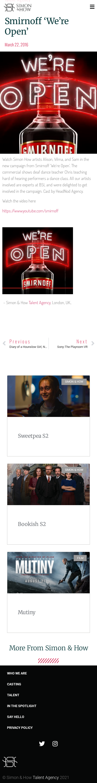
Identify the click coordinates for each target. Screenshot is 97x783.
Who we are (17, 673)
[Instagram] (55, 744)
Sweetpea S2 (33, 436)
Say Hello (15, 717)
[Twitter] (42, 744)
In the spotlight (21, 706)
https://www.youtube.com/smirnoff (30, 210)
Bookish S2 (32, 524)
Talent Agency (39, 302)
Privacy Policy (20, 728)
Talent (13, 695)
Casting (14, 684)
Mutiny (27, 612)
